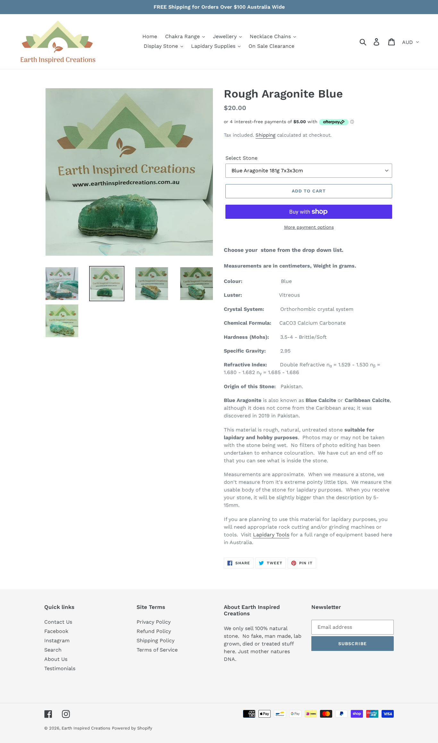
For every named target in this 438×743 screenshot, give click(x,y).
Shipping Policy (155, 640)
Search (53, 650)
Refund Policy (154, 631)
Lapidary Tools (271, 535)
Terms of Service (157, 650)
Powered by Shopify (132, 728)
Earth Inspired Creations (86, 728)
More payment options (309, 227)
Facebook (56, 631)
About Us (55, 659)
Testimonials (59, 668)
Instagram (57, 640)
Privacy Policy (154, 622)
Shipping (265, 135)
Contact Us (58, 622)
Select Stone (241, 158)
